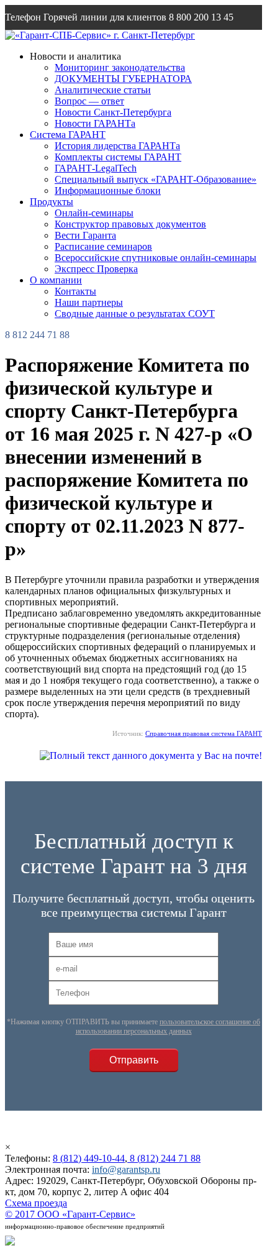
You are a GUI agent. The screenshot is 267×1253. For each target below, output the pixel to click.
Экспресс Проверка (96, 269)
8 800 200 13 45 (201, 17)
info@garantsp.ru (64, 42)
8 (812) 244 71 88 (164, 1158)
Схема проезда (36, 1203)
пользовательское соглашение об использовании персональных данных (168, 1026)
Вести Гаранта (85, 235)
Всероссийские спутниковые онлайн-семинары (155, 257)
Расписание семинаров (103, 246)
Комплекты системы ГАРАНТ (118, 157)
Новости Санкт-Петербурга (113, 112)
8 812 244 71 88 (37, 334)
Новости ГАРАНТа (95, 123)
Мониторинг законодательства (120, 67)
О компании (56, 280)
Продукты (51, 201)
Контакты (75, 291)
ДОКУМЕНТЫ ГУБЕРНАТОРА (123, 78)
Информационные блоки (108, 190)
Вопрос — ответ (89, 101)
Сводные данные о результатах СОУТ (135, 313)
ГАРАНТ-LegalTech (96, 168)
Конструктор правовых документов (130, 224)
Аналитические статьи (103, 90)
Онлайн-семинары (94, 213)
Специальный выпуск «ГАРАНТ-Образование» (155, 179)
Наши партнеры (89, 302)
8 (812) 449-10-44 (89, 1158)
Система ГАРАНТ (68, 134)
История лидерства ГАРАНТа (117, 145)
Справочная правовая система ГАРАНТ (203, 733)
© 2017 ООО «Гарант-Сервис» (70, 1214)
